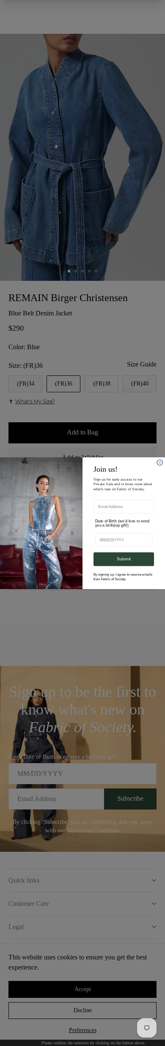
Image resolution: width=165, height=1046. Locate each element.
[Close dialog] (159, 462)
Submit (124, 559)
